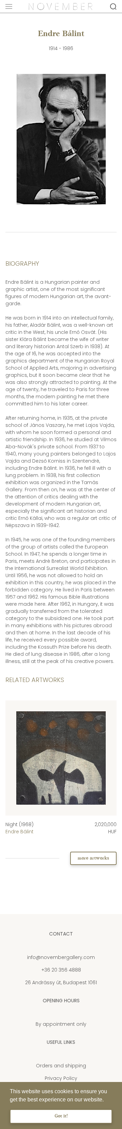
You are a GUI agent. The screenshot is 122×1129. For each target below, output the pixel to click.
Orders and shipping (61, 1065)
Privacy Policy (61, 1078)
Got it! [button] (61, 1116)
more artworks (93, 858)
